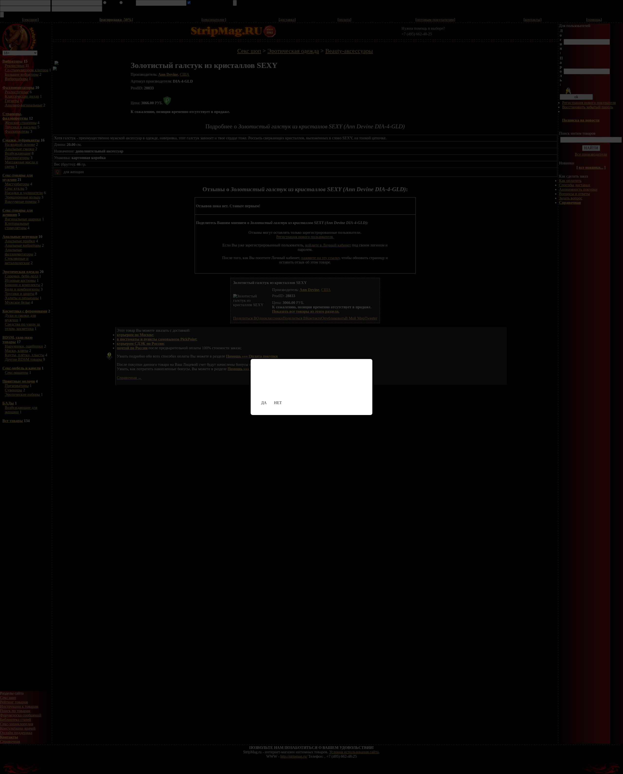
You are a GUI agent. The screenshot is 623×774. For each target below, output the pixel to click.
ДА (264, 403)
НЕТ (278, 403)
